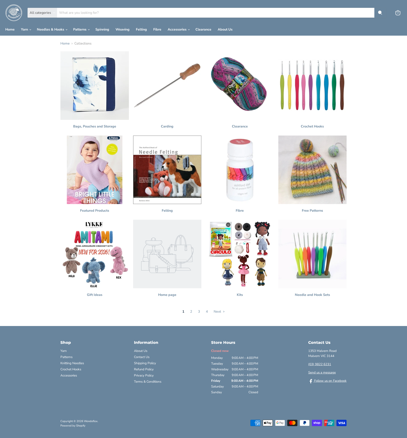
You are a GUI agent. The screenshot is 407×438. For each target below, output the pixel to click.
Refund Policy (144, 369)
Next (218, 311)
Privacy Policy (144, 375)
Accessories (177, 29)
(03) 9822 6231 (319, 364)
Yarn (25, 29)
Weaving (123, 29)
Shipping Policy (145, 363)
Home (10, 29)
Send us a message (322, 372)
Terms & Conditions (147, 381)
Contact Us (141, 357)
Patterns (80, 29)
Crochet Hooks (70, 369)
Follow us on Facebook (330, 381)
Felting (141, 29)
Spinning (102, 29)
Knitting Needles (72, 363)
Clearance (203, 29)
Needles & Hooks (51, 29)
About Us (225, 29)
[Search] (380, 13)
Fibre (157, 29)
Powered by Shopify (72, 426)
